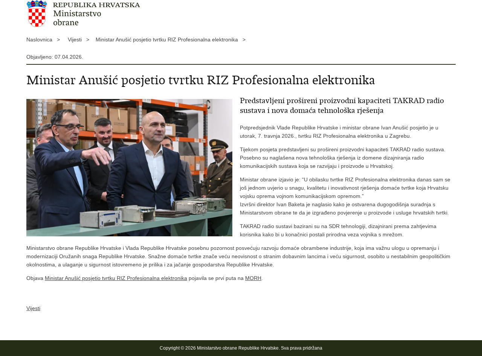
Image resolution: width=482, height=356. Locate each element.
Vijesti (33, 308)
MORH (253, 278)
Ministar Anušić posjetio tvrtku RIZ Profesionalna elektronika (116, 278)
